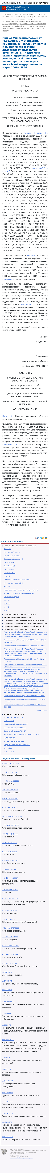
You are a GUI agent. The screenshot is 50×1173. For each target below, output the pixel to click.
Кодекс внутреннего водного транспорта (21, 590)
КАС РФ (7, 586)
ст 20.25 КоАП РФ (8, 1001)
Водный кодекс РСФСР (13, 717)
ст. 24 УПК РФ (7, 1101)
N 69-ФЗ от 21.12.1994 (9, 772)
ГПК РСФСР (9, 721)
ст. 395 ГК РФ (7, 990)
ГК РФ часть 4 (9, 573)
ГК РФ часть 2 (9, 566)
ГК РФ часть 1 (9, 562)
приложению (8, 279)
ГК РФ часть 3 (9, 569)
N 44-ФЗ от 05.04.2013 (10, 937)
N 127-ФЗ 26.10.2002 (9, 919)
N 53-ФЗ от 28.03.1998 (10, 954)
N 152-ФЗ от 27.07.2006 (10, 928)
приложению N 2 (28, 304)
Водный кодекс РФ (12, 556)
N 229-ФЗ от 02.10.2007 (10, 946)
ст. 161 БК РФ (6, 1057)
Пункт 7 (7, 416)
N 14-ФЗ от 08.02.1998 (10, 890)
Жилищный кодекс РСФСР (15, 728)
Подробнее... (42, 710)
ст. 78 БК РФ (6, 1025)
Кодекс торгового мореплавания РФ (19, 593)
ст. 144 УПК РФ (7, 1081)
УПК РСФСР (9, 752)
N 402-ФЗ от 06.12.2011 (10, 860)
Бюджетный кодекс (12, 552)
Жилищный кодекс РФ (13, 583)
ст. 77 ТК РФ (6, 1069)
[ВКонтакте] (38, 538)
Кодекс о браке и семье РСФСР (17, 745)
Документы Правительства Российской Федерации (25, 623)
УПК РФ (7, 610)
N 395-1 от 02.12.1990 (9, 963)
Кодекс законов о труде (14, 741)
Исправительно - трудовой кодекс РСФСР (21, 734)
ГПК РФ (7, 576)
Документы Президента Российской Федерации (24, 620)
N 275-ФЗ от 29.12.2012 (10, 807)
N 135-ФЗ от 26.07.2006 (10, 869)
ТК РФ (6, 600)
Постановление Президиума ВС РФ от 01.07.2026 (24, 645)
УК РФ (6, 607)
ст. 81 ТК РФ (6, 1013)
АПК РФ (7, 549)
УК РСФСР (8, 748)
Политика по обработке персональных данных (21, 1158)
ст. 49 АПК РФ (7, 1122)
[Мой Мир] (46, 538)
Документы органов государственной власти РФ (24, 626)
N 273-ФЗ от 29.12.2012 (10, 790)
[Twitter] (41, 538)
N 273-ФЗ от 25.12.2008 (10, 825)
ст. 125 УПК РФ (7, 1093)
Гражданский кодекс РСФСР (16, 724)
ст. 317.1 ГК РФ (7, 981)
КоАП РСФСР (9, 738)
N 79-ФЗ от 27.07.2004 (10, 799)
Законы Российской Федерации (17, 617)
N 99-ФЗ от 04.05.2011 (10, 878)
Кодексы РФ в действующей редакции (20, 546)
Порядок (31, 255)
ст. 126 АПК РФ (7, 1113)
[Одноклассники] (43, 538)
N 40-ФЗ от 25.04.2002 (10, 781)
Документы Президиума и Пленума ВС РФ (21, 629)
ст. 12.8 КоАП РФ (8, 1040)
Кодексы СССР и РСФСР (14, 714)
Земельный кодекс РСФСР (15, 731)
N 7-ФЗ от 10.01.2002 (9, 843)
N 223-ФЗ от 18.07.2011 (10, 899)
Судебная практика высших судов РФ (20, 614)
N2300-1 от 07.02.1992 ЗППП (12, 816)
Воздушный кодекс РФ (13, 559)
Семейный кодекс (11, 597)
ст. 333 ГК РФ (7, 972)
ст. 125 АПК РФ (7, 1137)
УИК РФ (7, 604)
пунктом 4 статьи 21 (36, 133)
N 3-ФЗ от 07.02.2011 (9, 852)
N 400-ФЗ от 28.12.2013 (10, 763)
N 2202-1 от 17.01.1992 (9, 910)
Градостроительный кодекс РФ (17, 580)
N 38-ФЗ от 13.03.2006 (10, 834)
